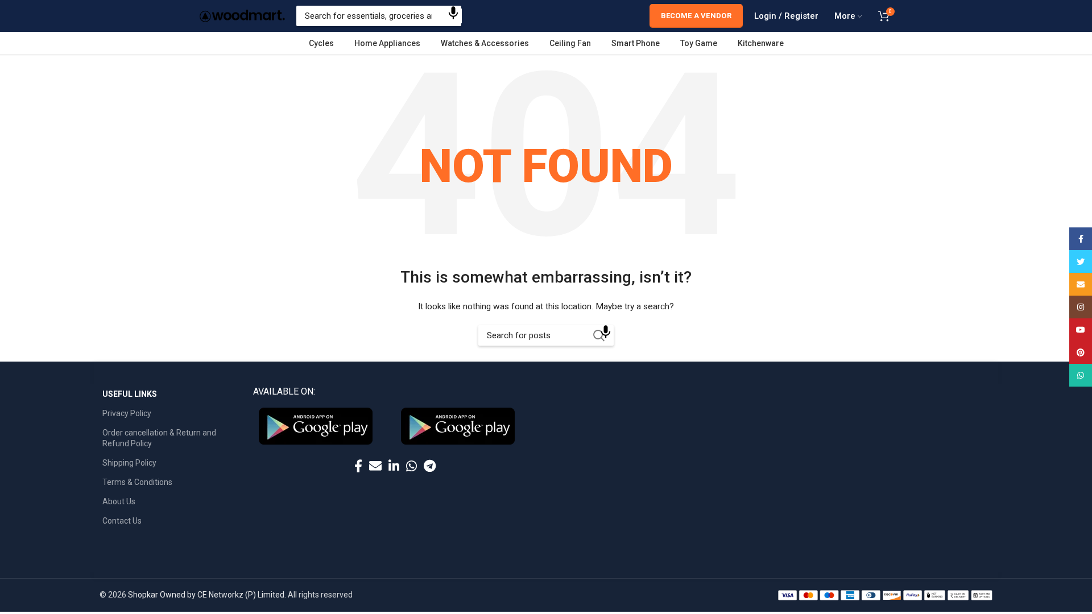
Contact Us (122, 520)
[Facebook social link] (358, 465)
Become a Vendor (696, 15)
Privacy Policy (126, 413)
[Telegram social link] (429, 465)
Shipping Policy (129, 462)
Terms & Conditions (137, 482)
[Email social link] (375, 465)
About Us (118, 501)
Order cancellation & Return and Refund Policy (159, 437)
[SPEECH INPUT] (453, 15)
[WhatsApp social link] (411, 465)
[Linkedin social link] (394, 465)
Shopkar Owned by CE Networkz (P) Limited (206, 594)
